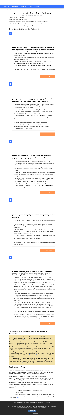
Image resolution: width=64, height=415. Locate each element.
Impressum (40, 402)
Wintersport (23, 6)
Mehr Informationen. (42, 407)
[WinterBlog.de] (12, 2)
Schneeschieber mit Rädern (17, 363)
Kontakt (33, 402)
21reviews (35, 413)
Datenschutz (47, 402)
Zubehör (30, 6)
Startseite (6, 6)
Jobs (36, 402)
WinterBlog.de (22, 402)
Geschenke (36, 6)
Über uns (28, 402)
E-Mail (18, 397)
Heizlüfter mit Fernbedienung (36, 355)
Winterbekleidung (15, 6)
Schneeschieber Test (28, 339)
